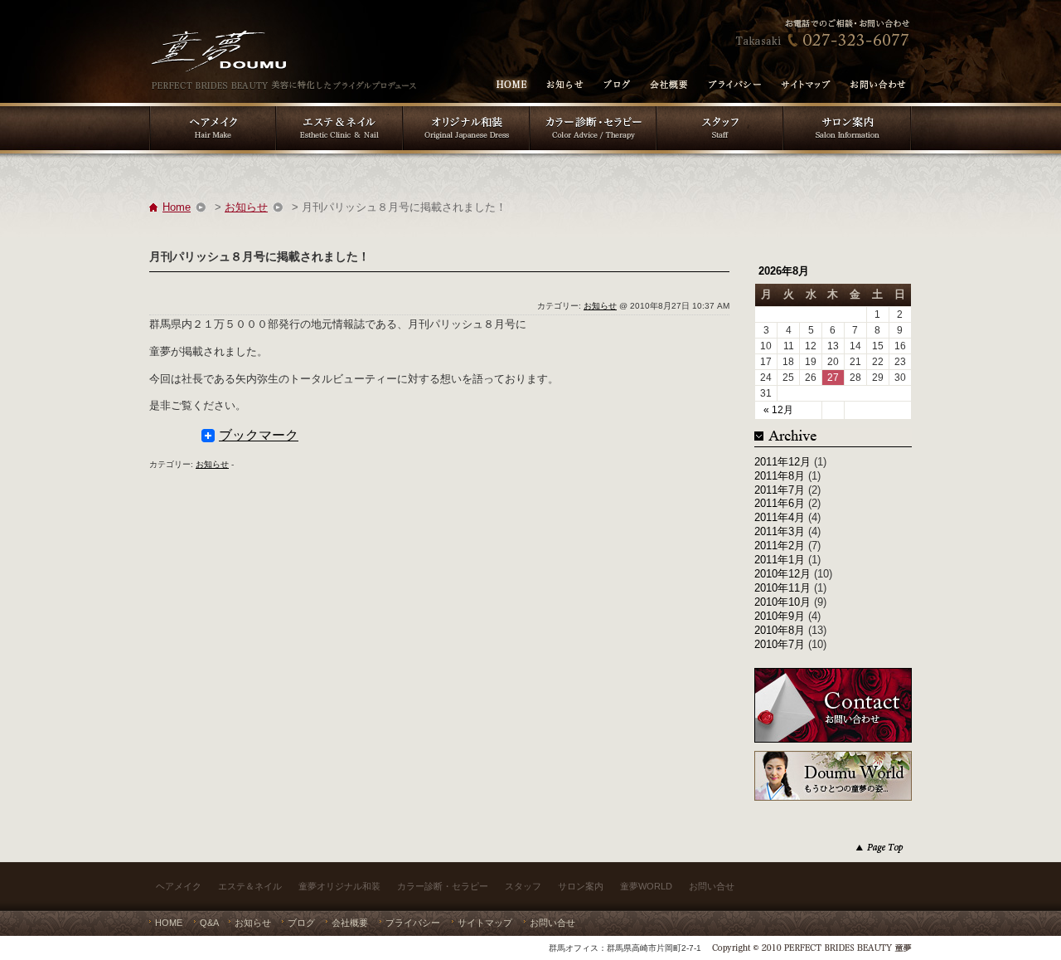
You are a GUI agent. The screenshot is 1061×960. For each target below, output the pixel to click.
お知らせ (246, 207)
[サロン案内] (847, 108)
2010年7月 (779, 644)
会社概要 (350, 923)
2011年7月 (779, 490)
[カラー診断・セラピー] (593, 108)
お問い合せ (711, 886)
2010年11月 (782, 588)
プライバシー (412, 923)
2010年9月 (779, 616)
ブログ (301, 923)
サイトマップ (485, 923)
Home (176, 207)
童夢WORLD (646, 886)
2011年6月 (779, 503)
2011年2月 (779, 545)
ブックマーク (258, 435)
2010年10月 (782, 602)
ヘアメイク (178, 886)
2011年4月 (779, 517)
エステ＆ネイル (250, 886)
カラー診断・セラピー (442, 886)
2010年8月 (779, 630)
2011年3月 (779, 531)
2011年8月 (779, 476)
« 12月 (778, 410)
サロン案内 (580, 886)
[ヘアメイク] (212, 108)
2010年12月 (782, 574)
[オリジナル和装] (466, 108)
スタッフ (523, 886)
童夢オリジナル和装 (339, 886)
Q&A (209, 923)
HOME (168, 923)
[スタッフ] (719, 108)
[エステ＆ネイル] (339, 108)
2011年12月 (782, 462)
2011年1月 (779, 559)
